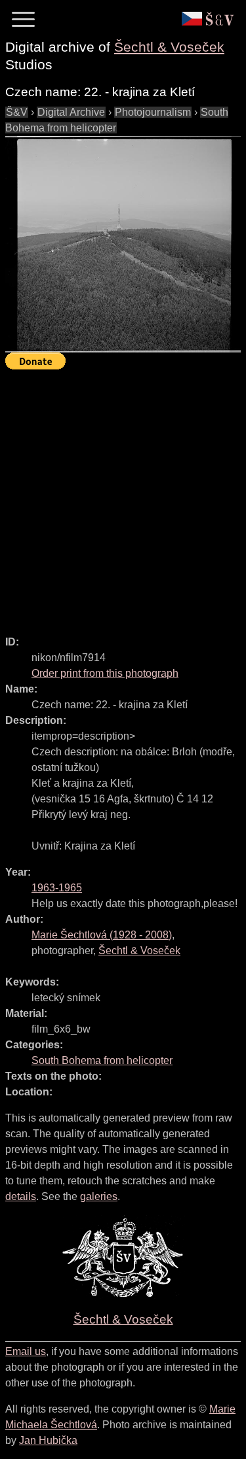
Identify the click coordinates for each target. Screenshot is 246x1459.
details (20, 1196)
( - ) (101, 934)
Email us (25, 1351)
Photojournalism (153, 112)
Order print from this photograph (104, 673)
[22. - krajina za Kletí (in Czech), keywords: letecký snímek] (123, 244)
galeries (98, 1196)
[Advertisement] (123, 496)
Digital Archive (71, 112)
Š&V (17, 112)
